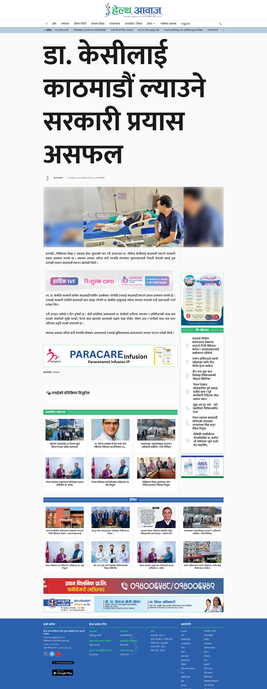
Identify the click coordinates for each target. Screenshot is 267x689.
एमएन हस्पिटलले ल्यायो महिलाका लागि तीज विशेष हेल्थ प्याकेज (205, 362)
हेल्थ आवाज (58, 178)
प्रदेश (150, 23)
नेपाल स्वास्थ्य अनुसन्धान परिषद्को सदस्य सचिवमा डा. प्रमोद (65, 483)
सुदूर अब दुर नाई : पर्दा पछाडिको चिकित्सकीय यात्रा (205, 408)
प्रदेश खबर (184, 656)
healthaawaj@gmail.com (54, 637)
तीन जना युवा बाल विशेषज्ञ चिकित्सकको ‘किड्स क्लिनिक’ (204, 375)
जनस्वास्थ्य (114, 23)
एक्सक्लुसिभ (208, 635)
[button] (46, 23)
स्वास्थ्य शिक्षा (97, 23)
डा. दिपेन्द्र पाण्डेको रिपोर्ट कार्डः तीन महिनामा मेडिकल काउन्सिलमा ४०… (110, 445)
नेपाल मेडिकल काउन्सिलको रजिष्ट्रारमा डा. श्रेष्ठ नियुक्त (110, 483)
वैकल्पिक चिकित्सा (211, 681)
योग (182, 673)
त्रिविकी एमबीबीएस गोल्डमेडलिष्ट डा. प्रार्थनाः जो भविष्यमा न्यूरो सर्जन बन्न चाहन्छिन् (206, 440)
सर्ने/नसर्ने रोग (209, 685)
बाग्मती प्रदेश (185, 660)
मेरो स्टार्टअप (208, 669)
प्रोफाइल (207, 656)
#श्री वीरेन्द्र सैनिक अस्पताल (122, 30)
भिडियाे (183, 664)
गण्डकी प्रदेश (185, 644)
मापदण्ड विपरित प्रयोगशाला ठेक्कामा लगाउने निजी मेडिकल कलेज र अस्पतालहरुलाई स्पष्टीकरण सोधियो (205, 346)
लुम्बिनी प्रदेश (185, 677)
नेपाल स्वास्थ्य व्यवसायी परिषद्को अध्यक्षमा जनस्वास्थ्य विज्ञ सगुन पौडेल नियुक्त (204, 423)
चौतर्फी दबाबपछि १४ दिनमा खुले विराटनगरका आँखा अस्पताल (65, 445)
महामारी (207, 664)
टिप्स (183, 648)
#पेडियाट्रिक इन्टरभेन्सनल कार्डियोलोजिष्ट (89, 30)
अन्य (182, 635)
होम (54, 23)
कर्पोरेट (206, 639)
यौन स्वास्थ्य (208, 673)
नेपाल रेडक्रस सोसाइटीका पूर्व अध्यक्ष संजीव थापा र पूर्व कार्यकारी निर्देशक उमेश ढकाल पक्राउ (206, 392)
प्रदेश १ (183, 652)
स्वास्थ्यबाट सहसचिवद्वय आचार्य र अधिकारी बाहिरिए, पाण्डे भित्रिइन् (156, 445)
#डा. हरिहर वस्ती (61, 30)
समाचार (65, 23)
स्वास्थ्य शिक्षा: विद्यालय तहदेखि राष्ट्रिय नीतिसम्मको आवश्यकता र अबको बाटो (156, 532)
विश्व (182, 681)
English (185, 23)
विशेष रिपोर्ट (80, 23)
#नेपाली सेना (212, 30)
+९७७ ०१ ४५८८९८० (51, 644)
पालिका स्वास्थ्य (168, 23)
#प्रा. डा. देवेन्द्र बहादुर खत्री (148, 30)
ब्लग (205, 660)
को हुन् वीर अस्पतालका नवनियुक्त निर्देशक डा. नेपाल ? (110, 532)
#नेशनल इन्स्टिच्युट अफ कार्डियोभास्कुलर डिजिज (183, 30)
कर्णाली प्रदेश (186, 639)
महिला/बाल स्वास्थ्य (188, 669)
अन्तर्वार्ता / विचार (133, 23)
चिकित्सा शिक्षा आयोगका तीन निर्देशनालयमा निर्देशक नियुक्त (156, 483)
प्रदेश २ (206, 652)
